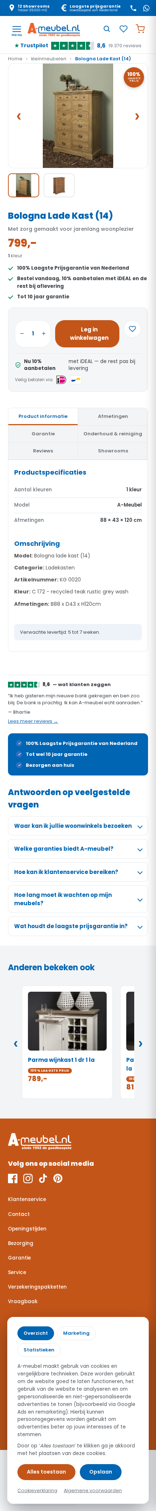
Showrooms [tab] (113, 450)
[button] (78, 116)
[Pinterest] (57, 1178)
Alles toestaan (46, 1471)
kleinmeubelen (48, 59)
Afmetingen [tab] (113, 416)
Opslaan (100, 1471)
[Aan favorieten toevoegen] (132, 329)
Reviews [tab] (43, 450)
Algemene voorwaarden (93, 1490)
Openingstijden (27, 1228)
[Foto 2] (59, 185)
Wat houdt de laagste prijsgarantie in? (71, 926)
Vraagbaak (23, 1301)
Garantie (19, 1257)
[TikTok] (43, 1178)
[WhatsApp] (146, 8)
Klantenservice (27, 1199)
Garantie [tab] (43, 433)
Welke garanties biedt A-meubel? (64, 849)
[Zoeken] (107, 29)
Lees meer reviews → (33, 721)
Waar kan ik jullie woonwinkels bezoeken (73, 826)
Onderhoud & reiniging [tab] (112, 433)
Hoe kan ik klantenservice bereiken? (66, 872)
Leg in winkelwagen (89, 334)
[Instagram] (28, 1178)
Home (15, 59)
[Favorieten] (123, 29)
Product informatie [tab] (43, 416)
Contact (19, 1214)
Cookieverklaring (37, 1490)
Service (17, 1272)
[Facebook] (12, 1178)
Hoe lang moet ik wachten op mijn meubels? (63, 899)
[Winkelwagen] (140, 29)
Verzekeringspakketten (37, 1287)
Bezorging (20, 1243)
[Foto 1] (23, 185)
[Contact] (133, 8)
